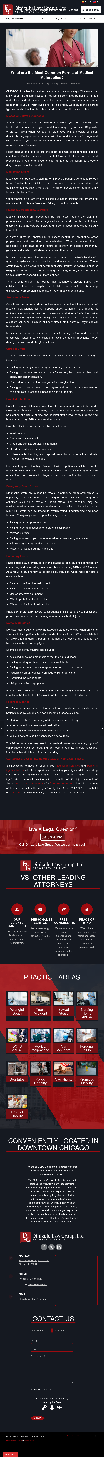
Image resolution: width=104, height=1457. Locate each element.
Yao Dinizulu (74, 83)
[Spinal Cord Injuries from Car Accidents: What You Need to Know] (102, 728)
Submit (37, 1418)
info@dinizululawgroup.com (32, 1299)
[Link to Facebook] (44, 1247)
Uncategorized (57, 83)
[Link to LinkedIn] (59, 1247)
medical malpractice (68, 765)
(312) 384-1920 (53, 837)
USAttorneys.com (29, 1440)
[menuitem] (19, 9)
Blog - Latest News (14, 18)
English (99, 2)
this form (16, 792)
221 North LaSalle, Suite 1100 (34, 1260)
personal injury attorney (29, 783)
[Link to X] (51, 1247)
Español (88, 2)
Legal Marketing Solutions (14, 1440)
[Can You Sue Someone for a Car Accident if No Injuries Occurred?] (2, 728)
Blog (47, 83)
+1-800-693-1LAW (37, 1284)
